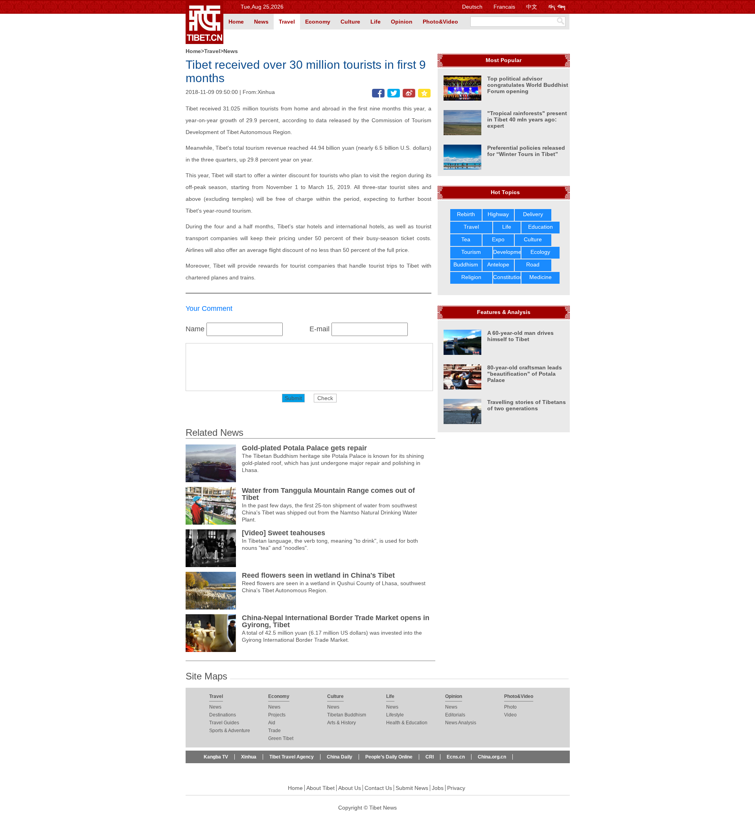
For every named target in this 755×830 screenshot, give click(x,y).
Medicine (540, 277)
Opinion (401, 21)
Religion (471, 277)
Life (375, 21)
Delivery (533, 214)
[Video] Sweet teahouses (283, 533)
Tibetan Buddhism (346, 715)
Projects (276, 715)
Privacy (456, 788)
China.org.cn (492, 757)
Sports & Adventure (229, 730)
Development (509, 252)
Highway (498, 214)
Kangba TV (216, 757)
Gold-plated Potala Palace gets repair (304, 448)
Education (540, 227)
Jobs (438, 788)
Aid (271, 722)
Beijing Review (220, 769)
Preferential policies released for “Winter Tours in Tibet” (526, 151)
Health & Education (406, 722)
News (261, 21)
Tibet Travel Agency (291, 757)
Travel (287, 21)
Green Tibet (280, 738)
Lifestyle (395, 715)
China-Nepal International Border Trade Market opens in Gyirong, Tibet (335, 621)
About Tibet (320, 788)
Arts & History (341, 722)
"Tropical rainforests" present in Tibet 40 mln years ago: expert (527, 119)
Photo (510, 707)
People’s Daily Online (388, 757)
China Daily (339, 757)
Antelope (498, 264)
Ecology (540, 252)
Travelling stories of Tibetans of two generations (526, 405)
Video (510, 715)
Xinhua (248, 757)
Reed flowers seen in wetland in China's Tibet (318, 575)
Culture (350, 21)
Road (533, 264)
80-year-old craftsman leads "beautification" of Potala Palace (524, 373)
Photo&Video (440, 21)
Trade (274, 730)
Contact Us (378, 788)
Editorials (455, 715)
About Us (349, 788)
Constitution (508, 277)
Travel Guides (224, 722)
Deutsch (472, 7)
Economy (317, 21)
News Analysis (460, 722)
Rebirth (466, 214)
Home (236, 21)
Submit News (412, 788)
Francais (504, 7)
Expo (498, 239)
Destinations (222, 715)
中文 (531, 7)
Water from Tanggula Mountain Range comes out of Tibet (328, 494)
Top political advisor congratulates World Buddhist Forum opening (527, 84)
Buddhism (465, 264)
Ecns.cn (456, 757)
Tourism (471, 252)
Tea (465, 239)
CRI (429, 757)
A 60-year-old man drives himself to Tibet (520, 336)
